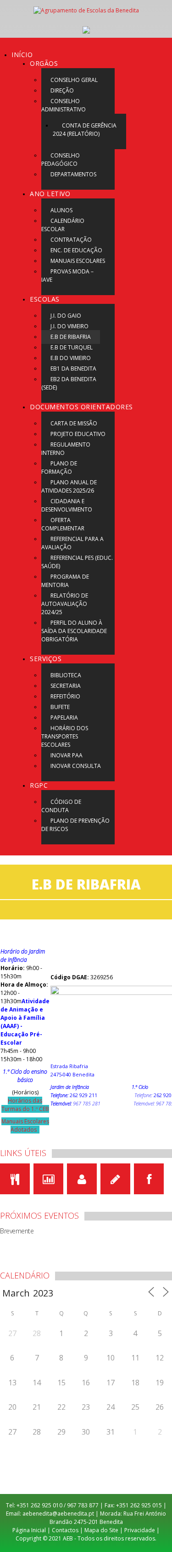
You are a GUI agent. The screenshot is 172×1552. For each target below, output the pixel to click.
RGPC (39, 785)
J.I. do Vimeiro (69, 326)
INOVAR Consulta (75, 766)
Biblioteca (65, 675)
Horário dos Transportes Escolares (64, 736)
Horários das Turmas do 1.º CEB (25, 1105)
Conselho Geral (74, 80)
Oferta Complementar (62, 524)
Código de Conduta (61, 806)
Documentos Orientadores (81, 406)
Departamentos (73, 174)
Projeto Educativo (77, 434)
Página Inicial (29, 1530)
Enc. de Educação (76, 250)
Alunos (61, 210)
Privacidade (139, 1530)
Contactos (65, 1530)
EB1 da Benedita (73, 368)
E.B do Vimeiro (70, 358)
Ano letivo (50, 193)
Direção (62, 90)
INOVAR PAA (66, 755)
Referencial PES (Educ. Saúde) (77, 562)
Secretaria (65, 686)
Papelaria (64, 717)
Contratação (71, 240)
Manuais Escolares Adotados (25, 1125)
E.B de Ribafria (70, 337)
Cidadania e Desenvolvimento (66, 505)
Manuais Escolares (77, 261)
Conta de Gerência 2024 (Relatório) (85, 130)
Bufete (60, 707)
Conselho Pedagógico (60, 159)
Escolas (45, 299)
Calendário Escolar (62, 225)
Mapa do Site (101, 1530)
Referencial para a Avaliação (72, 543)
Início (22, 54)
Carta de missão (73, 423)
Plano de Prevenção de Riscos (75, 825)
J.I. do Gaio (65, 316)
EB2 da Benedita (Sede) (68, 383)
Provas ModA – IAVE (67, 275)
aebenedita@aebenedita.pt (58, 1513)
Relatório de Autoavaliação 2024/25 (64, 604)
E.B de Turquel (71, 347)
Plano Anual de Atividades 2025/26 (69, 486)
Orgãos (44, 63)
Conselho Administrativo (63, 105)
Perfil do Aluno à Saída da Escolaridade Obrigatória (74, 631)
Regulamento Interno (65, 449)
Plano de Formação (59, 467)
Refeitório (65, 696)
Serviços (45, 658)
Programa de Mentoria (65, 581)
